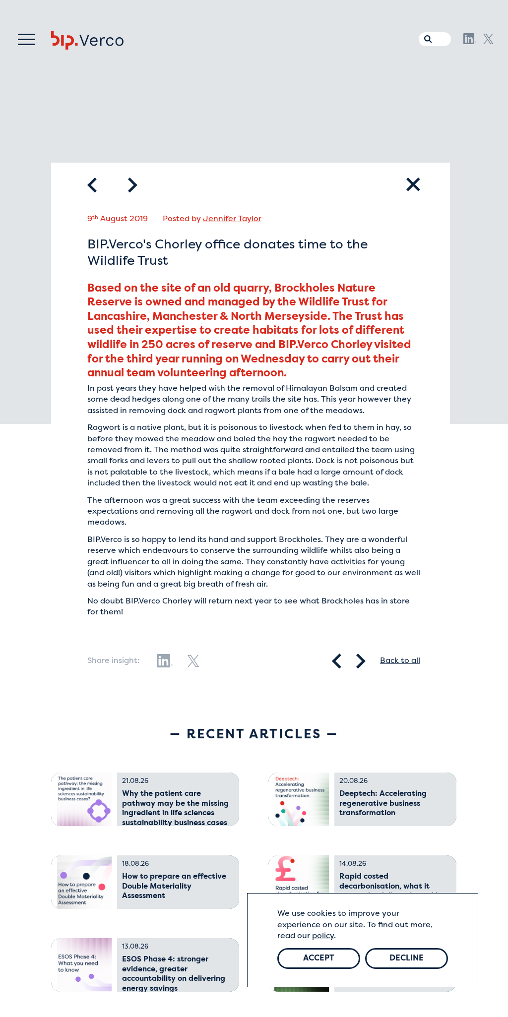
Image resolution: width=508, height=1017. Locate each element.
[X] (488, 39)
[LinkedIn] (469, 38)
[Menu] (26, 39)
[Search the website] (426, 37)
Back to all (400, 661)
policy (323, 936)
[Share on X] (193, 661)
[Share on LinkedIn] (165, 661)
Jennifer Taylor (232, 219)
